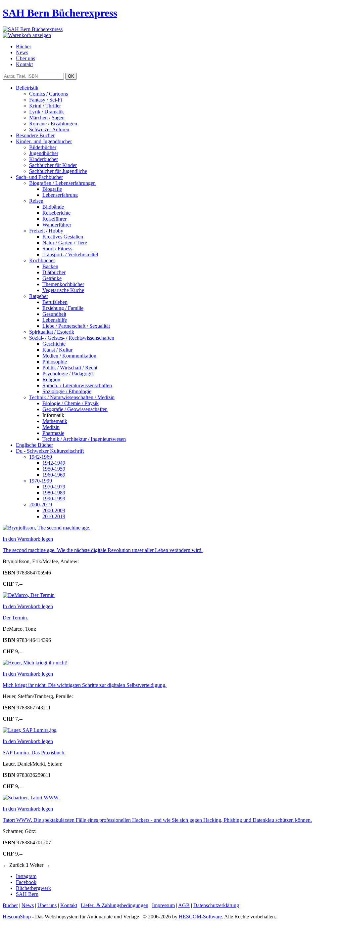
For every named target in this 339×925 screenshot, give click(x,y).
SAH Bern (27, 894)
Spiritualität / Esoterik (51, 332)
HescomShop (17, 916)
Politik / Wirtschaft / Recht (69, 367)
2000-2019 (40, 504)
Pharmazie (53, 433)
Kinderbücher (43, 159)
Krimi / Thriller (45, 105)
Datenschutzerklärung (216, 905)
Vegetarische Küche (63, 290)
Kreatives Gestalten (62, 236)
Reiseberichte (56, 213)
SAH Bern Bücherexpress (60, 13)
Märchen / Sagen (47, 117)
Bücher (23, 46)
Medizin (51, 427)
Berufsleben (55, 302)
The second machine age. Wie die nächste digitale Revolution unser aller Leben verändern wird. (103, 550)
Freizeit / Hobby (46, 230)
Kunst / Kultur (57, 350)
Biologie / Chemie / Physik (70, 403)
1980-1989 (53, 492)
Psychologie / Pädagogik (68, 373)
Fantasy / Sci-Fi (45, 100)
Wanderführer (56, 225)
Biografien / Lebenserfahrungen (62, 183)
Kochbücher (42, 260)
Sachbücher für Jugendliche (58, 171)
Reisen (36, 201)
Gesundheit (54, 314)
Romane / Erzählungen (53, 123)
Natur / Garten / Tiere (64, 242)
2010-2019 (53, 516)
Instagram (26, 876)
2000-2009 (53, 510)
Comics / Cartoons (48, 94)
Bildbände (53, 207)
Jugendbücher (43, 153)
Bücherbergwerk (33, 888)
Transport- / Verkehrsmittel (70, 254)
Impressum (163, 905)
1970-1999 (40, 481)
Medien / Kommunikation (69, 355)
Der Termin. (15, 617)
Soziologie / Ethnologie (66, 391)
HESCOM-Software (200, 916)
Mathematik (54, 421)
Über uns (25, 58)
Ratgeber (38, 296)
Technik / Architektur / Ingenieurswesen (84, 439)
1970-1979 (53, 486)
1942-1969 (40, 457)
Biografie (52, 189)
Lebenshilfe (54, 320)
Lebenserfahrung (60, 195)
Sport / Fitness (57, 248)
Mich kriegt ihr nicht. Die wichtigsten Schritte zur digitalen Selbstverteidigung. (85, 685)
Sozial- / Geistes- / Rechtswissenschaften (71, 338)
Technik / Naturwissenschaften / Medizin (72, 397)
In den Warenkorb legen (28, 539)
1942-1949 (53, 463)
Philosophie (54, 361)
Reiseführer (54, 219)
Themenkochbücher (63, 284)
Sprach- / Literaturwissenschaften (77, 385)
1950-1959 (53, 469)
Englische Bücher (34, 445)
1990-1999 (53, 498)
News (22, 52)
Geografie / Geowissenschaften (75, 409)
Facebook (26, 882)
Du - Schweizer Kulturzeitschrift (50, 451)
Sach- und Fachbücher (39, 177)
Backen (50, 266)
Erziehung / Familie (62, 308)
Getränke (52, 278)
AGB (184, 905)
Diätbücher (54, 272)
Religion (51, 379)
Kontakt (24, 64)
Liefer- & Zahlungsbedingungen (114, 905)
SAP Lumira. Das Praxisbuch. (34, 752)
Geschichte (54, 344)
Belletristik (27, 88)
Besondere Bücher (35, 135)
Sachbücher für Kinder (53, 165)
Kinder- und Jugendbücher (44, 141)
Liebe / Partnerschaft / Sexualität (76, 326)
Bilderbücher (42, 147)
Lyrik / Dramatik (46, 111)
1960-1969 (53, 475)
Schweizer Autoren (49, 129)
